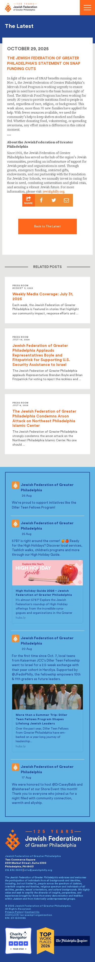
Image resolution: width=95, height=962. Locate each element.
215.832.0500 (13, 870)
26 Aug (27, 495)
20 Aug (27, 648)
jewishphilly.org (53, 191)
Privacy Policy (14, 912)
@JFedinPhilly (22, 674)
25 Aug (27, 533)
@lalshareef (21, 789)
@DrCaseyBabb (64, 784)
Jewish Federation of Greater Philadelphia (47, 487)
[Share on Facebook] (41, 200)
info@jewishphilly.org (38, 870)
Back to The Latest (47, 226)
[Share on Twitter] (54, 200)
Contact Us (32, 912)
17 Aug (27, 777)
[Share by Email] (66, 200)
